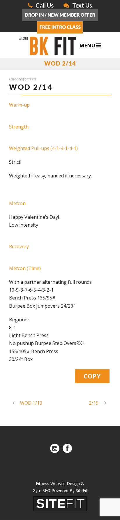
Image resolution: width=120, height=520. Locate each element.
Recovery (19, 246)
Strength (19, 127)
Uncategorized (22, 79)
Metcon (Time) (25, 268)
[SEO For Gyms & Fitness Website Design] (60, 503)
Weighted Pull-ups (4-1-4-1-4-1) (43, 148)
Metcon (17, 203)
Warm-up (19, 105)
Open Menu (90, 45)
